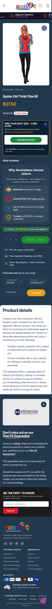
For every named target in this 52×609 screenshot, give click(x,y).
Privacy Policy (33, 565)
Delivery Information (11, 561)
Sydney (33, 596)
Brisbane (12, 599)
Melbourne (42, 596)
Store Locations (34, 558)
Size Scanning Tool (10, 569)
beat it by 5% (38, 199)
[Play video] (26, 412)
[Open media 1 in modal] (44, 28)
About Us (31, 554)
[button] (43, 404)
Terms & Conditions (35, 569)
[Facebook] (5, 543)
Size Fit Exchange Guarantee (20, 132)
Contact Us (7, 554)
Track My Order (9, 558)
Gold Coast (22, 599)
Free (39, 189)
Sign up (10, 511)
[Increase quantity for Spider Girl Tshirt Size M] (16, 239)
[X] (22, 543)
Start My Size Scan (26, 140)
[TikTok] (16, 543)
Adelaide (33, 599)
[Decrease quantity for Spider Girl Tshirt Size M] (6, 239)
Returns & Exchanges (11, 565)
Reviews (31, 561)
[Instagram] (11, 543)
